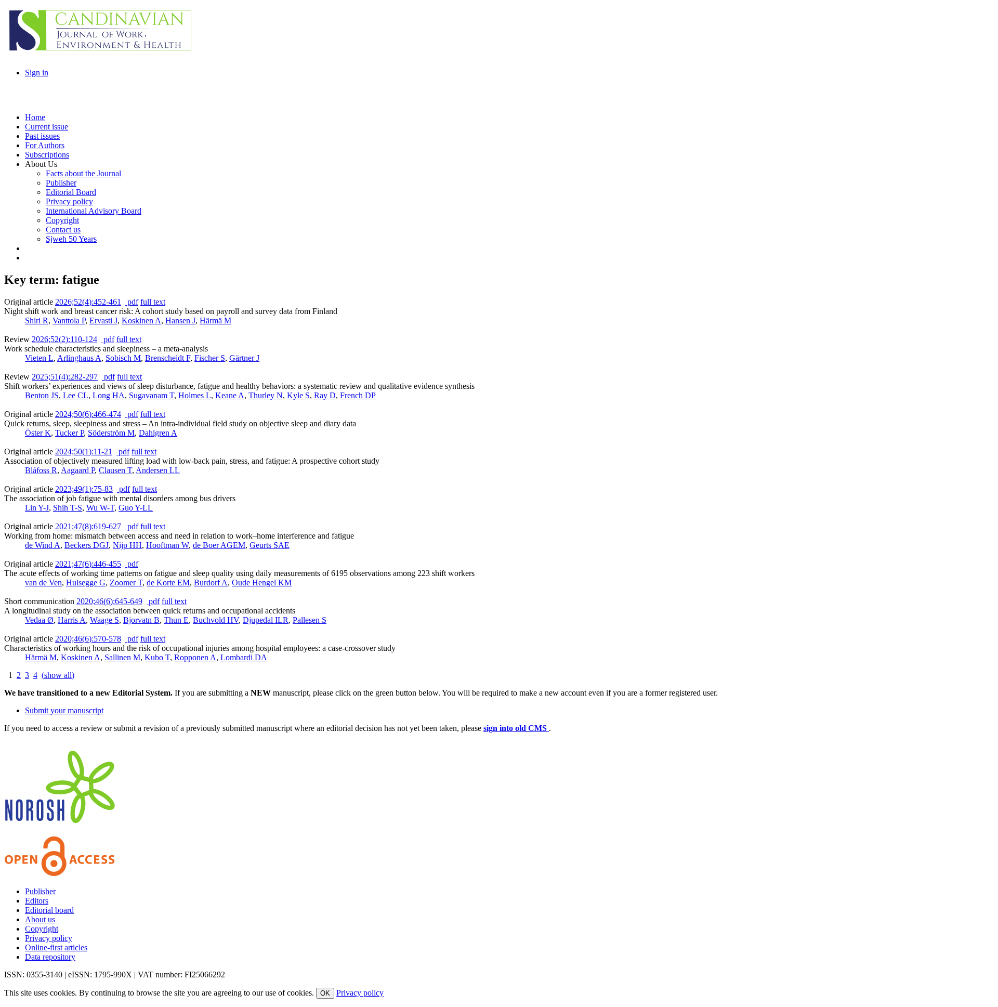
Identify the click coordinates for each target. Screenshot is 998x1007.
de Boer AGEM (219, 545)
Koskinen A (141, 320)
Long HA (109, 395)
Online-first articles (56, 947)
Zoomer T (126, 582)
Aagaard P (78, 470)
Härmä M (215, 320)
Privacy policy (48, 938)
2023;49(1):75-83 (84, 489)
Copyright (41, 928)
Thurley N (265, 395)
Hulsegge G (86, 582)
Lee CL (75, 395)
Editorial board (49, 910)
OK (325, 993)
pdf (131, 301)
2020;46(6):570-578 (88, 638)
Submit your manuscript (64, 710)
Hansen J (180, 320)
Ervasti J (103, 320)
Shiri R (36, 320)
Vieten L (39, 358)
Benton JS (42, 395)
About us (40, 919)
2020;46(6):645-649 (109, 601)
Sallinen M (122, 657)
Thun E (176, 620)
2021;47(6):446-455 (88, 563)
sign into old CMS (516, 728)
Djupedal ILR (265, 620)
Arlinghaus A (79, 358)
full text (152, 301)
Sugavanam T (151, 395)
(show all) (58, 675)
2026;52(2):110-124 (64, 339)
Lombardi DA (243, 657)
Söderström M (111, 432)
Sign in (36, 72)
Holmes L (194, 395)
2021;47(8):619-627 (88, 526)
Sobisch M (123, 358)
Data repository (50, 956)
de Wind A (42, 545)
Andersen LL (158, 470)
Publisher (40, 891)
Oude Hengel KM (262, 582)
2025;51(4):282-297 (65, 376)
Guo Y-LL (136, 507)
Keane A (229, 395)
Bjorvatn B (141, 620)
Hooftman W (167, 545)
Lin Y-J (37, 507)
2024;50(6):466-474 (88, 414)
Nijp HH (127, 545)
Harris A (72, 620)
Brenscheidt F (167, 358)
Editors (36, 900)
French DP (358, 395)
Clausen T (115, 470)
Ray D (325, 395)
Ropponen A (195, 657)
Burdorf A (211, 582)
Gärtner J (244, 358)
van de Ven (43, 582)
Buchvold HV (216, 620)
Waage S (104, 620)
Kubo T (157, 657)
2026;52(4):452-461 (88, 301)
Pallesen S (309, 620)
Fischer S (209, 358)
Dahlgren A (158, 432)
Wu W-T (100, 507)
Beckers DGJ (86, 545)
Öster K (38, 432)
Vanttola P (68, 320)
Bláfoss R (41, 470)
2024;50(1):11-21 (83, 451)
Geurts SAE (270, 545)
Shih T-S (67, 507)
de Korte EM (168, 582)
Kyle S (298, 395)
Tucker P (69, 432)
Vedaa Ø (39, 620)
